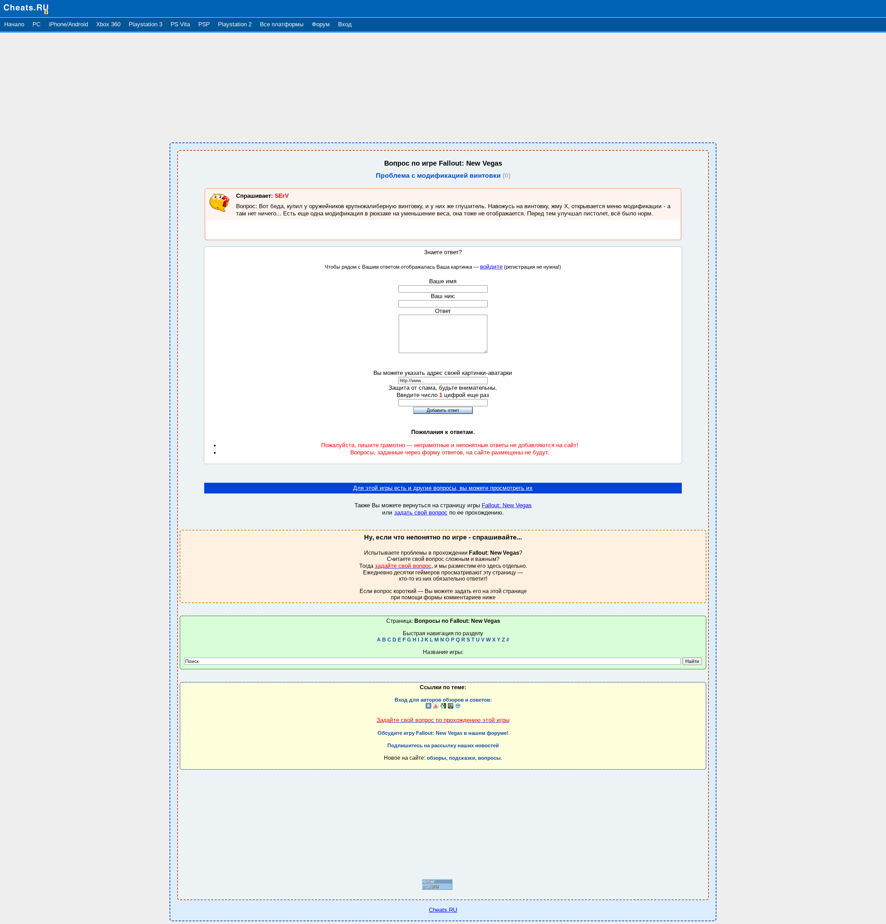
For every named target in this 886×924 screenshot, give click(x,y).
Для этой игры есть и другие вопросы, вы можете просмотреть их (443, 487)
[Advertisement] (443, 87)
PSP (204, 24)
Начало (14, 24)
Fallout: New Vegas (507, 505)
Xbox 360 (108, 24)
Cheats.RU (443, 909)
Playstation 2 (235, 24)
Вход (345, 24)
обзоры (436, 758)
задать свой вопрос (420, 512)
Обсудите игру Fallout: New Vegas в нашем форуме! (443, 733)
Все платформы (282, 24)
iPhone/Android (68, 24)
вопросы (489, 758)
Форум (321, 24)
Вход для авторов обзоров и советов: (443, 700)
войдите (491, 266)
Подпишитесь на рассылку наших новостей (443, 745)
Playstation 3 (145, 24)
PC (36, 24)
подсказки (462, 758)
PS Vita (180, 24)
